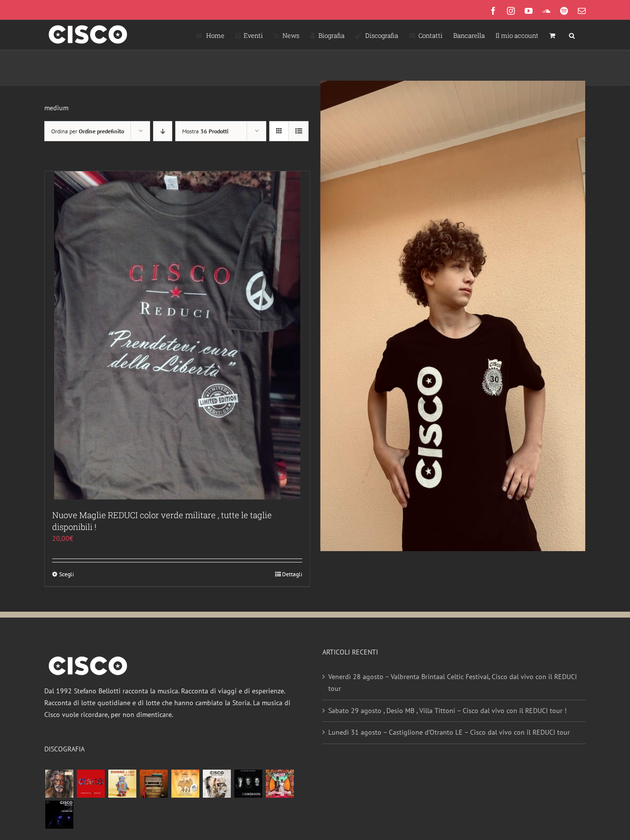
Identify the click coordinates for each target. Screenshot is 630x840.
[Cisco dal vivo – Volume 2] (59, 814)
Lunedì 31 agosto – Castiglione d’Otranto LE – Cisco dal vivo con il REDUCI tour (449, 732)
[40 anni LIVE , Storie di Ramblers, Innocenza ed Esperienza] (185, 783)
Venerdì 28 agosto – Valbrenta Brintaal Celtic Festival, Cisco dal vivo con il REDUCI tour (452, 682)
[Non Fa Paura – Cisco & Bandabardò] (122, 783)
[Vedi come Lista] (298, 131)
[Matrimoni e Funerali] (279, 783)
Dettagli (292, 574)
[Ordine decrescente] (162, 131)
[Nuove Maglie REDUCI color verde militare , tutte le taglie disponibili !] (177, 335)
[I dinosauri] (248, 783)
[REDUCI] (59, 783)
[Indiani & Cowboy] (216, 783)
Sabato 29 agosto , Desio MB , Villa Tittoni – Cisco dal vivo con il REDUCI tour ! (447, 710)
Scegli (66, 574)
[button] (572, 35)
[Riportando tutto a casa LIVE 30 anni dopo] (90, 783)
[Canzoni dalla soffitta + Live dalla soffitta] (153, 783)
